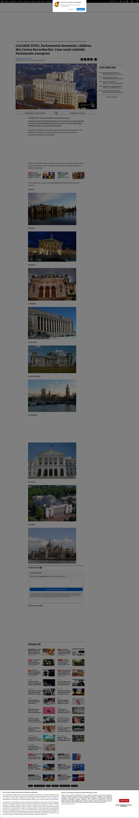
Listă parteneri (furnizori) (68, 804)
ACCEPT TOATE (124, 800)
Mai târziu (71, 9)
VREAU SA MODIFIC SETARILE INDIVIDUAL (124, 805)
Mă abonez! (81, 9)
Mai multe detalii (54, 799)
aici (21, 809)
